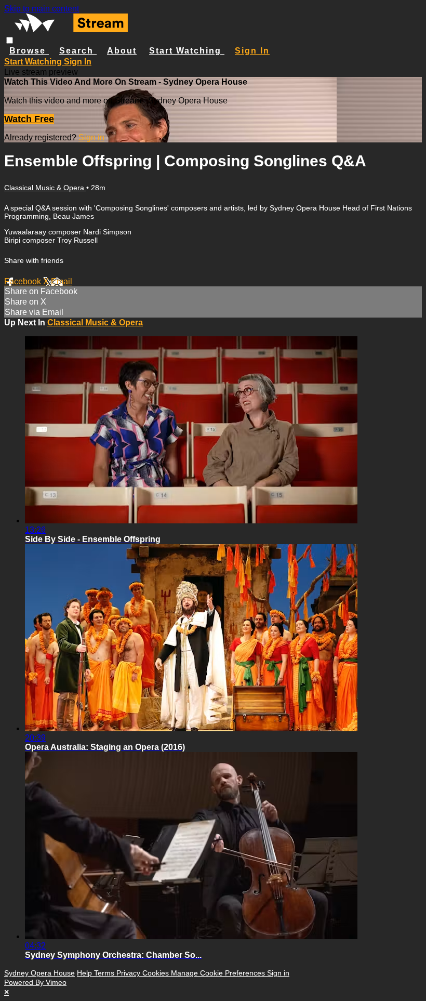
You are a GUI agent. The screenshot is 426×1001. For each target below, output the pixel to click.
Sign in (252, 50)
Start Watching (186, 50)
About (122, 50)
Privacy (129, 973)
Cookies (156, 973)
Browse (29, 50)
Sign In (77, 61)
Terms (105, 973)
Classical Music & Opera (45, 187)
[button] (9, 40)
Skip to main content (41, 8)
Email (61, 281)
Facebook (23, 281)
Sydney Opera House (39, 973)
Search (78, 50)
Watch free (29, 119)
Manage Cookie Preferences (219, 973)
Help (85, 973)
